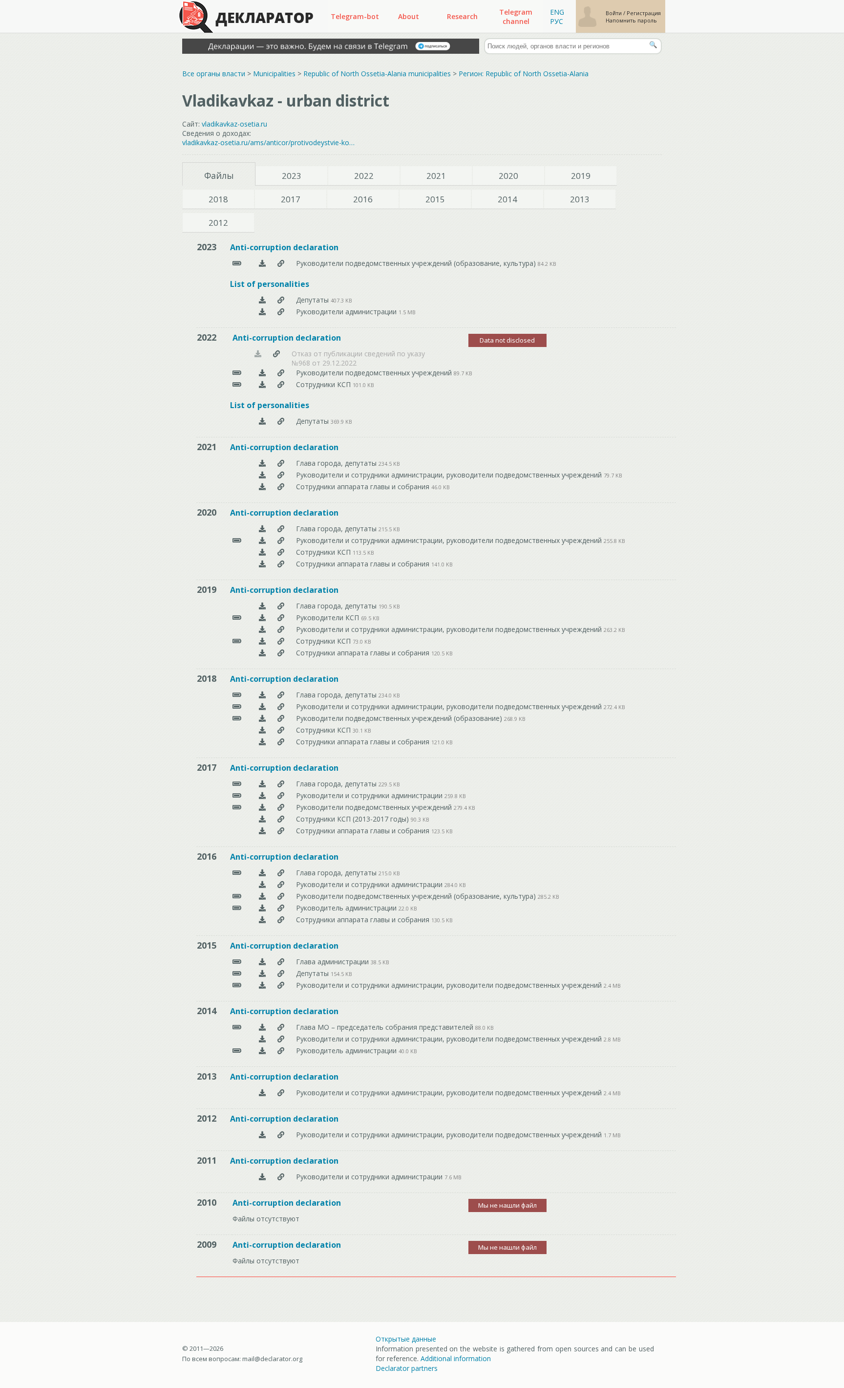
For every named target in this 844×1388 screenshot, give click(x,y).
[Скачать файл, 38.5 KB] (262, 961)
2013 (580, 199)
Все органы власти (213, 73)
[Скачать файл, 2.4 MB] (262, 985)
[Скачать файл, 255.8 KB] (262, 540)
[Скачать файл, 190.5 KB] (262, 605)
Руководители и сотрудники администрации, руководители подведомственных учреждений (450, 474)
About (408, 16)
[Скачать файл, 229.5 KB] (262, 783)
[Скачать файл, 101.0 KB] (262, 384)
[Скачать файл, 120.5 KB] (262, 652)
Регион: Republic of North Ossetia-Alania (524, 73)
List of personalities (269, 284)
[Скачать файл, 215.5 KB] (262, 528)
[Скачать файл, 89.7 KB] (262, 372)
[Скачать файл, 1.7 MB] (262, 1134)
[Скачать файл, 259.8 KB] (262, 795)
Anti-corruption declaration (284, 247)
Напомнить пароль (631, 20)
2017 (290, 199)
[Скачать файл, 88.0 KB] (262, 1027)
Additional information (456, 1358)
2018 (218, 199)
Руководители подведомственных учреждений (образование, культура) (417, 263)
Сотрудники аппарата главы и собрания (363, 486)
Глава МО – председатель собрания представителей (385, 1027)
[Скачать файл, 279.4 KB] (262, 807)
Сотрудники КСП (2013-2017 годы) (353, 819)
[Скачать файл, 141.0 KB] (262, 563)
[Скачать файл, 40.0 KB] (262, 1050)
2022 (364, 175)
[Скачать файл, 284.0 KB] (262, 884)
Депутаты (313, 299)
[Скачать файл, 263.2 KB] (262, 629)
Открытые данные (406, 1339)
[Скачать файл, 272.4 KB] (262, 706)
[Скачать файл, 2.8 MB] (262, 1038)
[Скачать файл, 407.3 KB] (262, 299)
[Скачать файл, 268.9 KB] (262, 718)
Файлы (219, 175)
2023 (291, 175)
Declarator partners (407, 1368)
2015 (435, 199)
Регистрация (644, 13)
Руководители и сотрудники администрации (370, 795)
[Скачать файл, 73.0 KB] (262, 641)
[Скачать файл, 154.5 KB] (262, 973)
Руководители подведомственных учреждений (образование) (400, 718)
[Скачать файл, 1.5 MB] (262, 311)
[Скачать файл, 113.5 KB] (262, 552)
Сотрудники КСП (324, 384)
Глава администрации (333, 961)
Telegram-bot (355, 16)
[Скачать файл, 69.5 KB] (262, 617)
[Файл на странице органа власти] (280, 263)
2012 (218, 222)
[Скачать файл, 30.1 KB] (262, 730)
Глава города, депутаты (337, 463)
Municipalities (274, 73)
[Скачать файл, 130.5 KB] (262, 919)
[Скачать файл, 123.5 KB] (262, 830)
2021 (436, 175)
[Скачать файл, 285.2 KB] (262, 896)
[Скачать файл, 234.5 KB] (262, 463)
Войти (614, 13)
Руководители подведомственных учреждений (375, 372)
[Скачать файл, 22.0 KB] (262, 907)
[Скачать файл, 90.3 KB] (262, 819)
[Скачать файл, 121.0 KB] (262, 741)
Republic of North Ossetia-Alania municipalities (377, 73)
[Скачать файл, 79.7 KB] (262, 474)
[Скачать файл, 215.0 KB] (262, 872)
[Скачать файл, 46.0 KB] (262, 486)
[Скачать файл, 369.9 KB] (262, 421)
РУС (556, 21)
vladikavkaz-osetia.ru (234, 124)
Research (462, 16)
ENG (557, 12)
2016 (363, 199)
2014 (507, 199)
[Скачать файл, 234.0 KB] (262, 694)
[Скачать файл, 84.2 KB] (262, 263)
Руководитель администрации (347, 907)
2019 (581, 175)
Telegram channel (515, 16)
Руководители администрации (347, 311)
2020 (508, 175)
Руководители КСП (328, 617)
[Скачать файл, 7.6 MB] (262, 1176)
